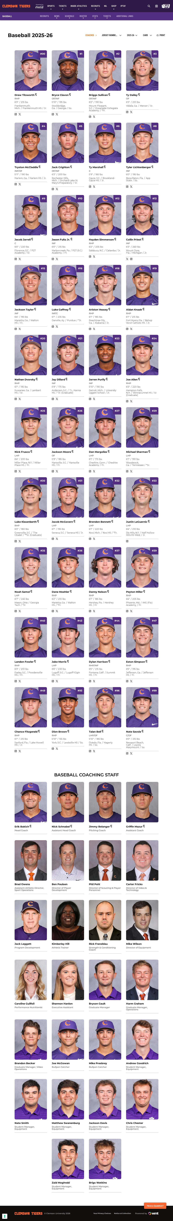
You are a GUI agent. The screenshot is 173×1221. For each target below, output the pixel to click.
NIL (105, 6)
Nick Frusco (22, 451)
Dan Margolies (98, 451)
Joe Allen (132, 379)
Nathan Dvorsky (25, 379)
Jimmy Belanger (99, 826)
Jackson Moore (61, 451)
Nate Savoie (133, 731)
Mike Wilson (134, 943)
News (56, 16)
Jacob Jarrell (23, 239)
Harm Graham (135, 1003)
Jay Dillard (58, 379)
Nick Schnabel (61, 826)
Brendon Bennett (100, 521)
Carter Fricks (134, 884)
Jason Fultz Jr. (61, 239)
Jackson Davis (98, 1123)
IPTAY (123, 6)
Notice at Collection (122, 1213)
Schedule (156, 6)
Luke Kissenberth (26, 521)
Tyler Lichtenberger (138, 167)
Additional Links (124, 16)
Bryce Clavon (60, 95)
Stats (95, 16)
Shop (113, 6)
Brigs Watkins (98, 1182)
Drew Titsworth (24, 95)
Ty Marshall (96, 167)
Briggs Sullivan (98, 95)
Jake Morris (59, 661)
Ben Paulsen (59, 884)
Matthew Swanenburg (66, 1123)
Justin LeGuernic (136, 521)
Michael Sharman (137, 451)
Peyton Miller (134, 591)
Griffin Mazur (134, 826)
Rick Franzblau (98, 943)
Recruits (95, 6)
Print (162, 35)
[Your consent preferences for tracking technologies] (4, 1216)
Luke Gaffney (60, 309)
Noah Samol (22, 591)
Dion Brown (59, 731)
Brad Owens (22, 884)
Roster (83, 16)
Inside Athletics (79, 6)
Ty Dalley (132, 95)
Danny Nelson (98, 591)
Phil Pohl (94, 884)
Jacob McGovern (62, 521)
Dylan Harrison (98, 661)
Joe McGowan (61, 1063)
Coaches (89, 35)
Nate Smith (22, 1123)
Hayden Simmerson (101, 239)
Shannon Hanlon (62, 1003)
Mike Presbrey (98, 1063)
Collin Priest (133, 239)
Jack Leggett (23, 943)
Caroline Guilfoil (24, 1003)
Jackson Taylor (24, 309)
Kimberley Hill (60, 943)
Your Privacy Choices (102, 1213)
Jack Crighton (61, 167)
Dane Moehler (60, 591)
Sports (50, 6)
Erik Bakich (22, 826)
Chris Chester (134, 1123)
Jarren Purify (97, 379)
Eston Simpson (135, 661)
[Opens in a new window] (166, 6)
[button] (36, 94)
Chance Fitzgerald (26, 731)
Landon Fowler (24, 661)
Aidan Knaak (134, 309)
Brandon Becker (25, 1063)
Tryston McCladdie (26, 167)
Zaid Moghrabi (61, 1182)
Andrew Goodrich (137, 1063)
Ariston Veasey (98, 309)
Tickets (62, 6)
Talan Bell (95, 731)
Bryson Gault (97, 1003)
